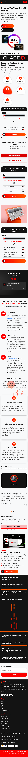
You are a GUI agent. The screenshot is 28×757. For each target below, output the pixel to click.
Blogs (2, 706)
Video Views (4, 718)
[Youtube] (4, 695)
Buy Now (14, 134)
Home (2, 701)
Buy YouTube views (12, 358)
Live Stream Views (6, 726)
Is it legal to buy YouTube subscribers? (10, 578)
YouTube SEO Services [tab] (14, 526)
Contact (3, 708)
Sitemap (16, 755)
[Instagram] (7, 695)
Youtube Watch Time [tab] (14, 160)
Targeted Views (5, 728)
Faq (2, 705)
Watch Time (4, 725)
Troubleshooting (5, 710)
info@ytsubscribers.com (11, 739)
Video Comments (5, 720)
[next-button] (15, 279)
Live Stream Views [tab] (14, 155)
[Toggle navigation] (25, 2)
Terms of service (15, 753)
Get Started (9, 571)
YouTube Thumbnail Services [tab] (14, 530)
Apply (14, 674)
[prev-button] (12, 279)
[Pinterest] (12, 695)
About (2, 703)
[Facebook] (2, 695)
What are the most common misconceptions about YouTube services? (11, 650)
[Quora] (10, 695)
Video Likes (4, 716)
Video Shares (4, 721)
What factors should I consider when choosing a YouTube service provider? (12, 593)
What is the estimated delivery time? (11, 636)
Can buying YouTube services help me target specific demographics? (12, 658)
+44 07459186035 (11, 736)
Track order (7, 753)
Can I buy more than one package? (12, 599)
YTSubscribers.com (11, 751)
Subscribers (4, 723)
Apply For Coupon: (7, 666)
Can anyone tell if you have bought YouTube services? (12, 585)
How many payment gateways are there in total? (12, 642)
